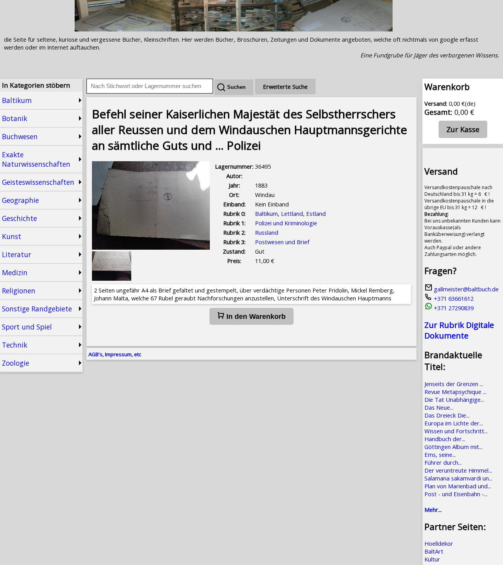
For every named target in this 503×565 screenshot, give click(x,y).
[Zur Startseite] (234, 29)
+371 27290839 (453, 308)
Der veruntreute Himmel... (458, 470)
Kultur (432, 559)
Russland (266, 232)
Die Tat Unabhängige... (454, 399)
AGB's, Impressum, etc (114, 354)
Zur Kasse (462, 129)
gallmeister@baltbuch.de (465, 289)
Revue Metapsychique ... (455, 392)
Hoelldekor (438, 543)
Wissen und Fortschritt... (456, 431)
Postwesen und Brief (282, 242)
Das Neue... (438, 407)
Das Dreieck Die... (447, 415)
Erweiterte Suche (285, 86)
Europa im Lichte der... (453, 423)
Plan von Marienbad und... (457, 486)
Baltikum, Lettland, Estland (290, 213)
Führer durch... (443, 462)
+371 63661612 (453, 298)
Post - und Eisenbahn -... (456, 494)
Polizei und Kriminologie (286, 223)
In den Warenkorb (255, 316)
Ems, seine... (440, 454)
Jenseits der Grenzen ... (453, 384)
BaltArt (433, 551)
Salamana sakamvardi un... (458, 478)
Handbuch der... (444, 439)
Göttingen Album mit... (453, 447)
